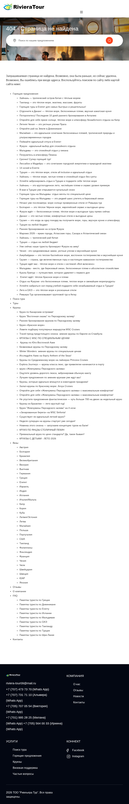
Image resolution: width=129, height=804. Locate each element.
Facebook (78, 750)
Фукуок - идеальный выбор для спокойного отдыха (47, 146)
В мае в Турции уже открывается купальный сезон (47, 189)
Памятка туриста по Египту (34, 608)
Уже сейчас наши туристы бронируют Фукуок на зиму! (49, 246)
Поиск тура (19, 298)
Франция (24, 556)
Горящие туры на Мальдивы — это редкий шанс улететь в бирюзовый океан (61, 198)
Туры (15, 303)
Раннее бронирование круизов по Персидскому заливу (49, 320)
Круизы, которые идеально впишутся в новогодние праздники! (53, 381)
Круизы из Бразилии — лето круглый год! (42, 403)
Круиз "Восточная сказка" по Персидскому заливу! (47, 316)
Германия (24, 473)
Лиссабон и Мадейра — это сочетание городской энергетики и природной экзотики (65, 163)
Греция (23, 477)
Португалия (25, 534)
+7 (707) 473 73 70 (19, 689)
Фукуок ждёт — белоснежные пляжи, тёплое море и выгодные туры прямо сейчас (64, 211)
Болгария (24, 451)
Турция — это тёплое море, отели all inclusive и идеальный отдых (55, 172)
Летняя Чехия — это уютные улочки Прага (42, 124)
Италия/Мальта (27, 499)
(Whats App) (40, 689)
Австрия (23, 447)
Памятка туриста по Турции (34, 630)
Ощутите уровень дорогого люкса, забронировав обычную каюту (55, 373)
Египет (23, 482)
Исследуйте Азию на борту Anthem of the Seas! (45, 355)
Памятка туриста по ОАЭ (33, 622)
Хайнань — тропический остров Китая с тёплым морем (49, 98)
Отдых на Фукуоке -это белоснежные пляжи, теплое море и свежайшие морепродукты (67, 281)
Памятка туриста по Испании (35, 613)
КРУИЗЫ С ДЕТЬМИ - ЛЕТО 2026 (37, 438)
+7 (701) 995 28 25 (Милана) (26, 717)
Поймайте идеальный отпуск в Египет (40, 141)
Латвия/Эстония (28, 517)
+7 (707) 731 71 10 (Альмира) (26, 695)
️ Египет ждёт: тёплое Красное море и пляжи (43, 277)
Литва (22, 521)
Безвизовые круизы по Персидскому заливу (43, 347)
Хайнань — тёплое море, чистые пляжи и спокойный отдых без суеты (58, 176)
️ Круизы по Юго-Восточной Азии (37, 342)
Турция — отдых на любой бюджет (38, 242)
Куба (22, 512)
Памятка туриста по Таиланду (36, 626)
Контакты (18, 639)
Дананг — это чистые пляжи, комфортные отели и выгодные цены (56, 216)
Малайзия (25, 525)
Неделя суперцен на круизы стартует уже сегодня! (47, 421)
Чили (22, 565)
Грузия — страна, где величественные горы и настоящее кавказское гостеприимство (66, 259)
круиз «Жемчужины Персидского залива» (42, 368)
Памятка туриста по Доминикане (37, 604)
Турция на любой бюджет (33, 224)
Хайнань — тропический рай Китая (38, 237)
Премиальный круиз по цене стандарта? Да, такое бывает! (51, 434)
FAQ (15, 595)
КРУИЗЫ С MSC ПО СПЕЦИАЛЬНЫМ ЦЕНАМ (44, 338)
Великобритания (28, 460)
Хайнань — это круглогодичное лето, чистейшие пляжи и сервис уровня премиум (64, 185)
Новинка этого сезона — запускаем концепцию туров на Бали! (53, 425)
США (22, 539)
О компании (19, 591)
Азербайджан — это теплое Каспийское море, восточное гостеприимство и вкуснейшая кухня (71, 255)
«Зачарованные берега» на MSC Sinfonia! (42, 412)
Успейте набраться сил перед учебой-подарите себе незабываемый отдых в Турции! (66, 285)
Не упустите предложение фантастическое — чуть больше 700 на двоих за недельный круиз (70, 399)
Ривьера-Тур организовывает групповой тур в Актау (47, 294)
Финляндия (25, 552)
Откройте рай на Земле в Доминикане (40, 128)
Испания (24, 495)
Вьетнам (24, 469)
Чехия (22, 560)
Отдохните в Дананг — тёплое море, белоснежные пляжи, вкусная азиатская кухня (65, 111)
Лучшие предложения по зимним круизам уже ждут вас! (50, 377)
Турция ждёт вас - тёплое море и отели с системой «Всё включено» (57, 264)
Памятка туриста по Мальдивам (37, 617)
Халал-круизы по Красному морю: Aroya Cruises (46, 386)
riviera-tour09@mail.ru (21, 683)
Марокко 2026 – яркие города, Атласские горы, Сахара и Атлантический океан (62, 233)
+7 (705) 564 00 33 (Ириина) (42, 723)
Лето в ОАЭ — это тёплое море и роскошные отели (47, 290)
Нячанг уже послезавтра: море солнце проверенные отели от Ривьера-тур (60, 202)
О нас (76, 684)
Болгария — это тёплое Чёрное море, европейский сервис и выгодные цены (61, 207)
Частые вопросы (23, 773)
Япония (23, 582)
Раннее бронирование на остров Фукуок (41, 229)
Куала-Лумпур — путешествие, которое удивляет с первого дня (54, 272)
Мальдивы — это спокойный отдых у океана (43, 150)
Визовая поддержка (25, 767)
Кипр (22, 504)
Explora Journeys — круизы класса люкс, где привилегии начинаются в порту (61, 364)
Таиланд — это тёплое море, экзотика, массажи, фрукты (50, 102)
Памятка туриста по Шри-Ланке (36, 635)
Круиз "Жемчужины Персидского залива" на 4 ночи (47, 408)
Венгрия (24, 464)
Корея (22, 508)
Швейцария (25, 569)
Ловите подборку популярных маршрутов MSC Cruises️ (49, 329)
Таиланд (24, 543)
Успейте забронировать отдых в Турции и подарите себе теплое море (58, 181)
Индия (23, 491)
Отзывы (17, 587)
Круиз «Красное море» (32, 325)
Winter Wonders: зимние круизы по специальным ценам (50, 351)
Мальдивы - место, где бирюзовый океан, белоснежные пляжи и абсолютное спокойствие (69, 268)
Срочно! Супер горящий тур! (35, 159)
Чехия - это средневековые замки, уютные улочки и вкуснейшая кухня (58, 250)
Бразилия (24, 456)
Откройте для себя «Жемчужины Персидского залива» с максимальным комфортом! (66, 390)
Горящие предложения (25, 93)
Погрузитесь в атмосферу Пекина (38, 154)
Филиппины (25, 547)
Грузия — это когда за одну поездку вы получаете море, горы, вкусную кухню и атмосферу (69, 220)
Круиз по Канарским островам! (36, 312)
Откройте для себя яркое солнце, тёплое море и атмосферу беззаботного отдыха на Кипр (69, 120)
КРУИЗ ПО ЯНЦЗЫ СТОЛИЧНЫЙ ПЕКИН (41, 429)
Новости (78, 696)
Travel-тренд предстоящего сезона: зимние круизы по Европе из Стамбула (60, 333)
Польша (23, 530)
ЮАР (22, 578)
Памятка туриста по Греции (34, 600)
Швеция (23, 573)
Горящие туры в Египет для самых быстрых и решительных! (52, 106)
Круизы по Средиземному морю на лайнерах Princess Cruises (53, 360)
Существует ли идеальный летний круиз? (42, 416)
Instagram (78, 756)
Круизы (17, 307)
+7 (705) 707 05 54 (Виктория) (27, 706)
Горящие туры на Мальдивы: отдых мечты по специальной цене (55, 194)
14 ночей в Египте (29, 168)
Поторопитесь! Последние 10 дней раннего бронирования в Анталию (57, 115)
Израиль (24, 486)
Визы (15, 443)
